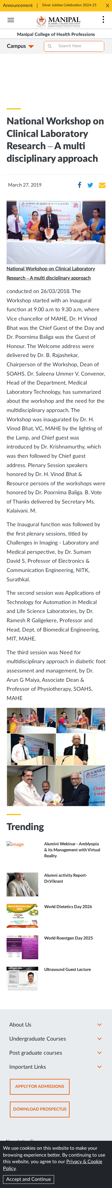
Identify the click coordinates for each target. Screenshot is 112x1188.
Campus (16, 46)
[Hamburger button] (10, 20)
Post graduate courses (35, 1053)
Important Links (27, 1067)
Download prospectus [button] (41, 1112)
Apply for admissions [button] (42, 1089)
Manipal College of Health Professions (56, 34)
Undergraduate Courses (37, 1039)
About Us (20, 1025)
